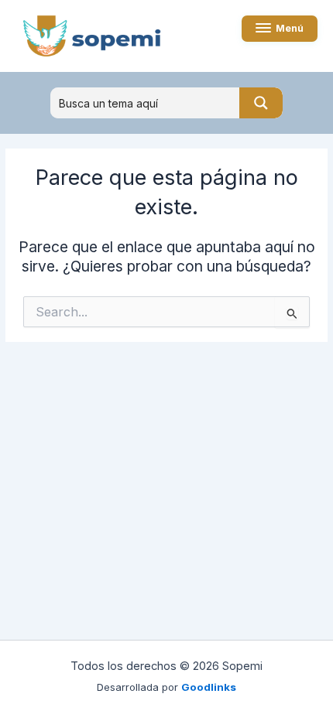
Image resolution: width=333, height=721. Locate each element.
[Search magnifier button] (261, 102)
